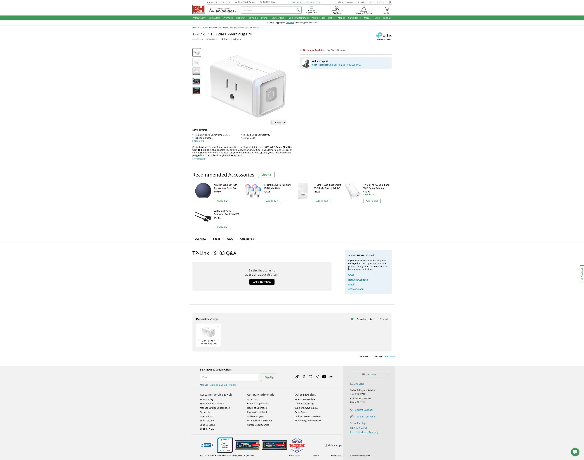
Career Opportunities (258, 424)
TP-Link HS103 (252, 28)
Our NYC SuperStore (257, 403)
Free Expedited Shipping (364, 432)
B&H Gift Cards (358, 427)
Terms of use (294, 455)
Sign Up (269, 377)
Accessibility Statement (360, 455)
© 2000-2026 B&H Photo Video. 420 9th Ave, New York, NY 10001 (227, 455)
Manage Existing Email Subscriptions (219, 385)
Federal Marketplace (305, 399)
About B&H (252, 399)
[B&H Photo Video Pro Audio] (199, 9)
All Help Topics (207, 429)
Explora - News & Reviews (308, 416)
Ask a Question (262, 282)
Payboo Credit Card (257, 412)
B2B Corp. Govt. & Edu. (306, 407)
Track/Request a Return (212, 403)
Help (371, 2)
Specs (216, 238)
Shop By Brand (207, 424)
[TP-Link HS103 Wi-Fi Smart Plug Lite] (248, 86)
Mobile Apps (335, 445)
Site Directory (207, 420)
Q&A (230, 238)
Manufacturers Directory (259, 420)
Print (239, 39)
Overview (200, 238)
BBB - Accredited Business (207, 445)
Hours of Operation (257, 407)
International (206, 416)
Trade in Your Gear (365, 416)
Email (205, 377)
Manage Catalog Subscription (215, 407)
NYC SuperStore (348, 2)
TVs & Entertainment (208, 28)
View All (266, 174)
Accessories (247, 238)
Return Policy (206, 399)
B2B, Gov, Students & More (218, 2)
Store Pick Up (358, 423)
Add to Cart (223, 200)
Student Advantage (304, 403)
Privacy (316, 455)
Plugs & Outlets (237, 28)
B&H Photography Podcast (308, 420)
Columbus (290, 23)
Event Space (301, 412)
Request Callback (363, 410)
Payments (205, 412)
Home (195, 28)
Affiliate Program (255, 416)
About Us (361, 2)
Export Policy (336, 455)
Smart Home (224, 28)
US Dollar (371, 374)
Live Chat (380, 2)
